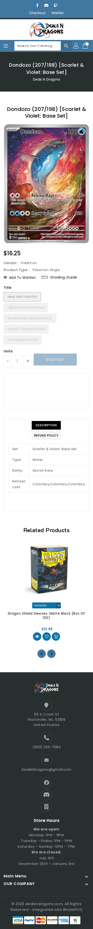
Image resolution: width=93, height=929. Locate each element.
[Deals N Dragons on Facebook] (37, 5)
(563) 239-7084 (46, 746)
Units (8, 351)
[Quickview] (37, 636)
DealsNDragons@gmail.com (46, 769)
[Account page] (76, 46)
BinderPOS (73, 909)
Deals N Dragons (46, 79)
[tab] (46, 425)
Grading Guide (63, 277)
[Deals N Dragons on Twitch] (55, 5)
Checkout (37, 13)
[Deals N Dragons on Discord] (46, 5)
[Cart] (86, 46)
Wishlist (58, 13)
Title (8, 287)
